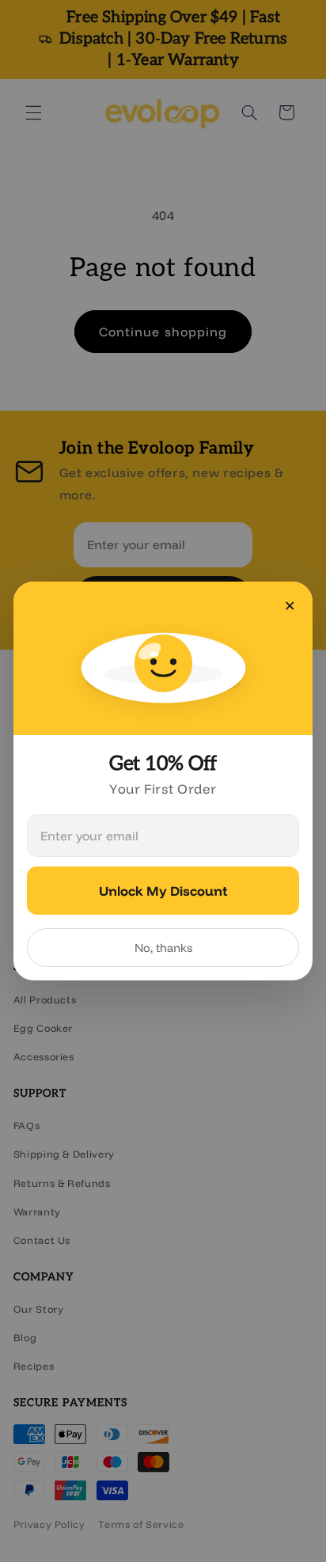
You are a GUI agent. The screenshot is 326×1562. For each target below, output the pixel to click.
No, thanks (163, 947)
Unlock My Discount (163, 890)
